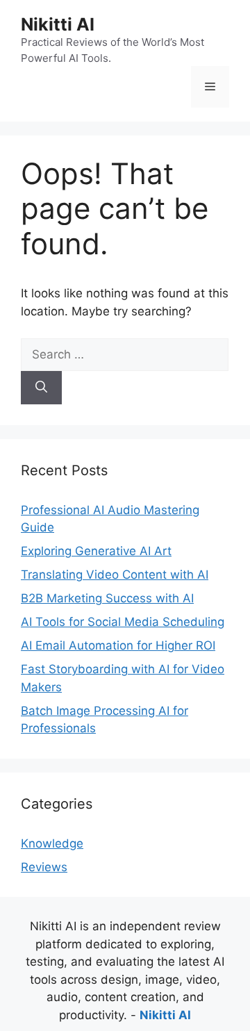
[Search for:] (124, 354)
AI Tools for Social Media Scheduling (122, 622)
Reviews (44, 867)
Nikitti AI (57, 24)
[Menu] (210, 87)
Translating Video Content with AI (114, 575)
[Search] (41, 387)
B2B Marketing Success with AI (107, 598)
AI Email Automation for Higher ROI (118, 645)
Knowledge (52, 843)
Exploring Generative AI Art (96, 551)
